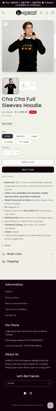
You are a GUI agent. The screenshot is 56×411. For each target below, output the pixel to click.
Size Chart (7, 123)
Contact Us (10, 315)
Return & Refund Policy (16, 303)
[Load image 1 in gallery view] (11, 86)
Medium (21, 136)
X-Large (9, 142)
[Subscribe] (48, 383)
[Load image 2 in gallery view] (28, 86)
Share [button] (8, 245)
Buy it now (28, 169)
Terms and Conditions (16, 309)
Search (8, 291)
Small (7, 136)
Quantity (5, 147)
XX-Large (24, 142)
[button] (3, 13)
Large (34, 136)
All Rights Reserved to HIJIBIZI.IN (33, 405)
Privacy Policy (11, 297)
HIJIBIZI (19, 405)
